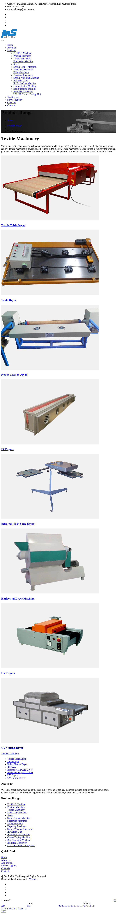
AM (3, 906)
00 (59, 906)
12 (25, 908)
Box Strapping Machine (24, 88)
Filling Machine (21, 72)
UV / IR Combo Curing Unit (27, 94)
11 (22, 908)
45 (87, 906)
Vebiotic (33, 879)
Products (11, 50)
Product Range (14, 125)
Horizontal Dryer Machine (20, 772)
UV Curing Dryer (16, 778)
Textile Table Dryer (16, 758)
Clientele (11, 102)
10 (19, 908)
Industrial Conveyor (23, 91)
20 (72, 906)
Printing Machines (22, 56)
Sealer (16, 64)
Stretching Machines (23, 69)
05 (63, 906)
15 (69, 906)
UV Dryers (12, 775)
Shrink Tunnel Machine (24, 67)
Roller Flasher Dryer (17, 764)
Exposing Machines (22, 75)
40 (84, 906)
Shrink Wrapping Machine (26, 78)
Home (10, 45)
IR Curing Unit (20, 80)
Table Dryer (13, 761)
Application (13, 97)
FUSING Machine (22, 53)
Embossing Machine (23, 61)
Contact (11, 105)
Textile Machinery (22, 58)
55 (93, 906)
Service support (14, 99)
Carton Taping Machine (24, 86)
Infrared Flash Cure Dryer (19, 769)
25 (75, 906)
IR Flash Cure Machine (24, 83)
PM (28, 906)
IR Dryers (12, 767)
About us (11, 47)
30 (78, 906)
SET (3, 911)
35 (81, 906)
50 (90, 906)
